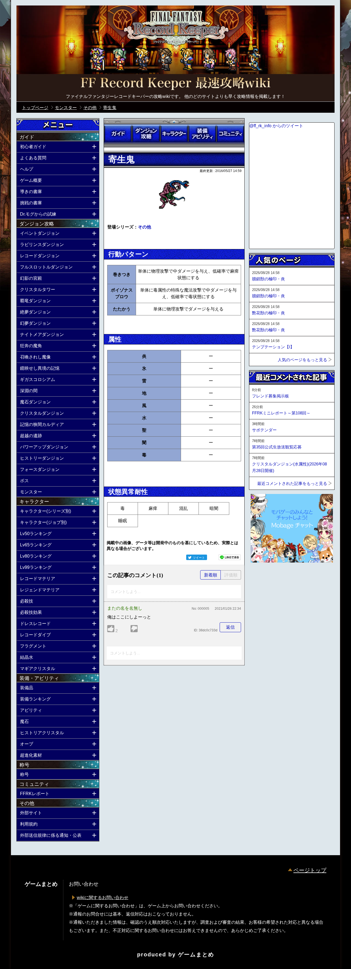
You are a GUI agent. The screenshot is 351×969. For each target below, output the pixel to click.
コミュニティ (230, 133)
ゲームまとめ (196, 954)
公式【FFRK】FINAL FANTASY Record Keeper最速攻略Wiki (175, 84)
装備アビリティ (202, 133)
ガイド (118, 133)
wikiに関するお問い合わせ (102, 897)
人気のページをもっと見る (302, 359)
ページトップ (309, 870)
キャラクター (174, 133)
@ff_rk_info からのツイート (276, 125)
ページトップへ (263, 577)
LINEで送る (229, 557)
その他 (144, 227)
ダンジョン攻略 (146, 133)
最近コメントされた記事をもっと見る (292, 483)
